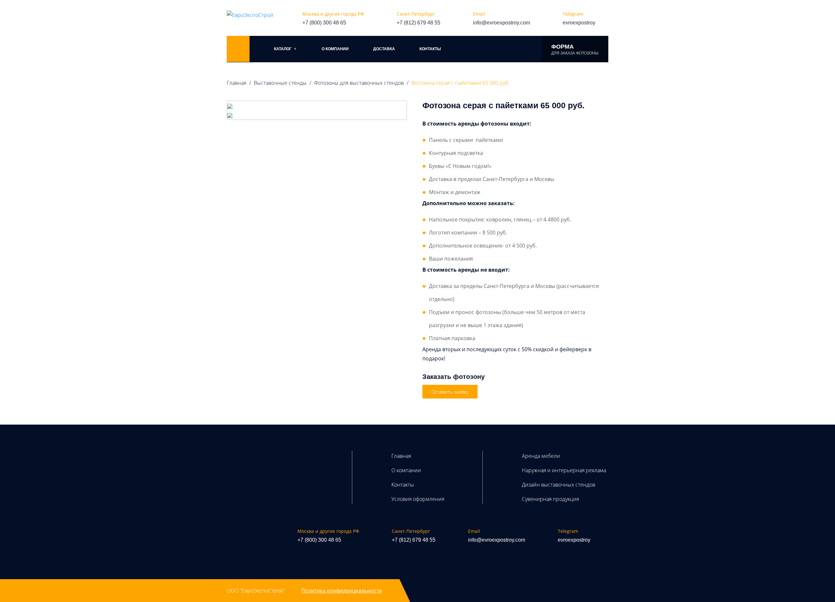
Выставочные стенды (280, 82)
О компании (335, 49)
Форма (575, 49)
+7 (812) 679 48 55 (418, 22)
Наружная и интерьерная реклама (564, 470)
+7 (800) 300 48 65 (324, 22)
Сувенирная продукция (550, 499)
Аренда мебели (541, 455)
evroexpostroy (579, 22)
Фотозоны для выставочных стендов (359, 82)
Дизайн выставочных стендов (558, 484)
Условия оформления (417, 499)
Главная (236, 82)
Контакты (430, 49)
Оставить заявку (450, 391)
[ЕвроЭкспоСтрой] (250, 15)
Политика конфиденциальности (341, 590)
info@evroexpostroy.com (501, 22)
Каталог (283, 49)
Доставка (384, 49)
